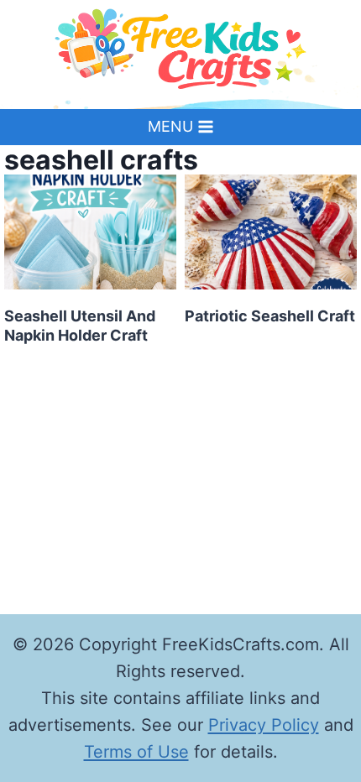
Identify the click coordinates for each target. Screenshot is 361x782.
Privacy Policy (263, 725)
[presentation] (90, 232)
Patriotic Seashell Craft (270, 316)
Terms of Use (136, 752)
